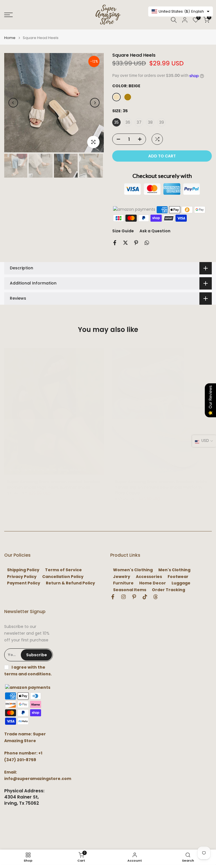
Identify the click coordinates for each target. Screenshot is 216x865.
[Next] (95, 102)
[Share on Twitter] (125, 242)
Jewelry (121, 576)
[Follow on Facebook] (112, 596)
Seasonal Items (129, 590)
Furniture (123, 583)
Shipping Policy (23, 570)
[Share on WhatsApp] (146, 242)
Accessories (149, 576)
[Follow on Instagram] (123, 596)
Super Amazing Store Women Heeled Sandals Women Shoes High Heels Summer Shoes (53, 484)
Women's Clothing (133, 570)
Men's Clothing (174, 570)
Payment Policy (23, 583)
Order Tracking (168, 590)
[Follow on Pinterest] (134, 596)
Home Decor (152, 583)
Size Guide (123, 231)
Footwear (178, 576)
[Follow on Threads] (155, 596)
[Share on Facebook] (114, 242)
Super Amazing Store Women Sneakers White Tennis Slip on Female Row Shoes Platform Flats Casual (161, 487)
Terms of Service (63, 570)
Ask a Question (155, 231)
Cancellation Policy (63, 576)
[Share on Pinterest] (136, 242)
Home (9, 38)
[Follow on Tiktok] (144, 596)
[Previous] (13, 102)
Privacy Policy (22, 576)
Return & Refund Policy (70, 583)
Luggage (181, 583)
